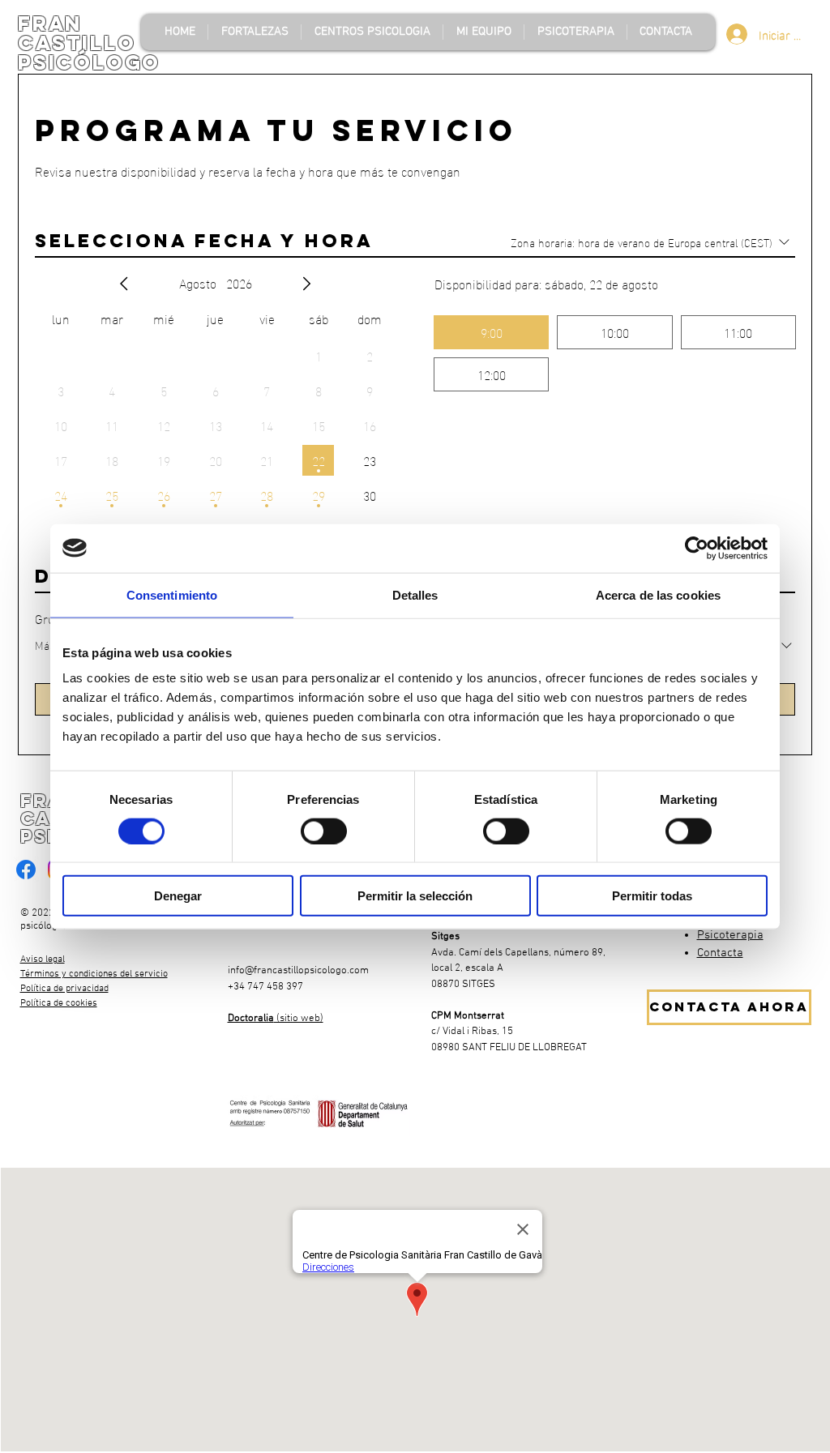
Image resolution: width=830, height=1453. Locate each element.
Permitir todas (652, 896)
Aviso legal (42, 959)
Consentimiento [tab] (171, 594)
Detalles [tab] (415, 594)
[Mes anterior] (124, 283)
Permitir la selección (415, 896)
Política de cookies (58, 1003)
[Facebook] (26, 869)
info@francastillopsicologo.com (298, 970)
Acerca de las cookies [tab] (658, 594)
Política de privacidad (64, 988)
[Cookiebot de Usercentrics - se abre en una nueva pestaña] (697, 548)
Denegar (178, 896)
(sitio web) (275, 1018)
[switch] (324, 831)
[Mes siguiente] (306, 283)
